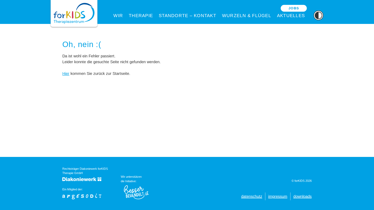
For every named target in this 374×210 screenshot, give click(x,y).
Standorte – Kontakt (187, 15)
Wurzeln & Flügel (246, 15)
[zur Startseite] (74, 13)
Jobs (293, 8)
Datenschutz (251, 196)
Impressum (277, 196)
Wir (118, 15)
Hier (65, 73)
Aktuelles (291, 15)
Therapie (141, 15)
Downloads (302, 196)
